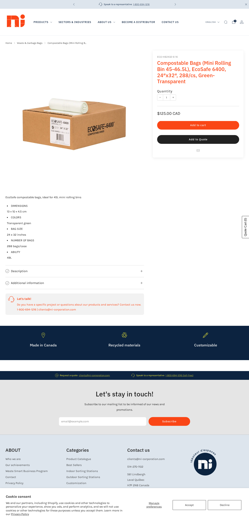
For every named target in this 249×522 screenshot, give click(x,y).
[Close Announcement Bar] (246, 4)
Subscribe (169, 421)
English (211, 22)
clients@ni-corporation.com (94, 375)
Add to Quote (198, 139)
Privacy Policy (20, 514)
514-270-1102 (135, 466)
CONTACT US (170, 22)
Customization (76, 483)
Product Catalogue (78, 459)
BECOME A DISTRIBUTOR (138, 22)
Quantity (164, 91)
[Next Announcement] (175, 4)
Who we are (13, 459)
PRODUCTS (41, 22)
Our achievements (17, 465)
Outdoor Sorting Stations (83, 477)
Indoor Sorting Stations (82, 471)
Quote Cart (245, 227)
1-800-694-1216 (141, 4)
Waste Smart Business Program (26, 471)
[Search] (225, 22)
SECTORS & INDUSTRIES (75, 22)
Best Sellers (74, 465)
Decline (224, 505)
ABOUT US (104, 22)
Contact (10, 477)
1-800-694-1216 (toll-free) (179, 375)
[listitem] (124, 4)
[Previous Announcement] (73, 4)
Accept (189, 505)
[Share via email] (198, 150)
